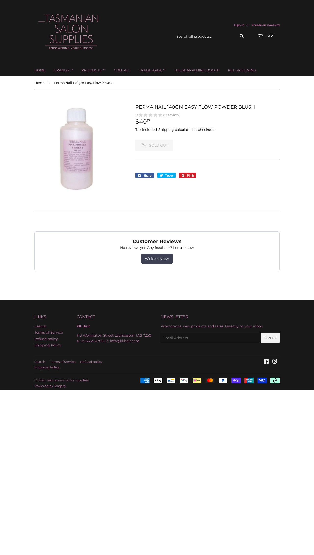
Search (40, 326)
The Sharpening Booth (197, 70)
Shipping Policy (47, 345)
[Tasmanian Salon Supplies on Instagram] (274, 362)
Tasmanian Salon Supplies (67, 380)
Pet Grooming (242, 70)
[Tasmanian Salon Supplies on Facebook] (266, 362)
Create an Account (265, 25)
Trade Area (151, 70)
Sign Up (270, 338)
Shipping (166, 129)
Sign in (239, 25)
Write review (157, 258)
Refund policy (46, 339)
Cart (269, 36)
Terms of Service (48, 332)
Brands (62, 70)
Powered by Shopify (50, 386)
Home (39, 70)
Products (92, 70)
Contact (122, 70)
